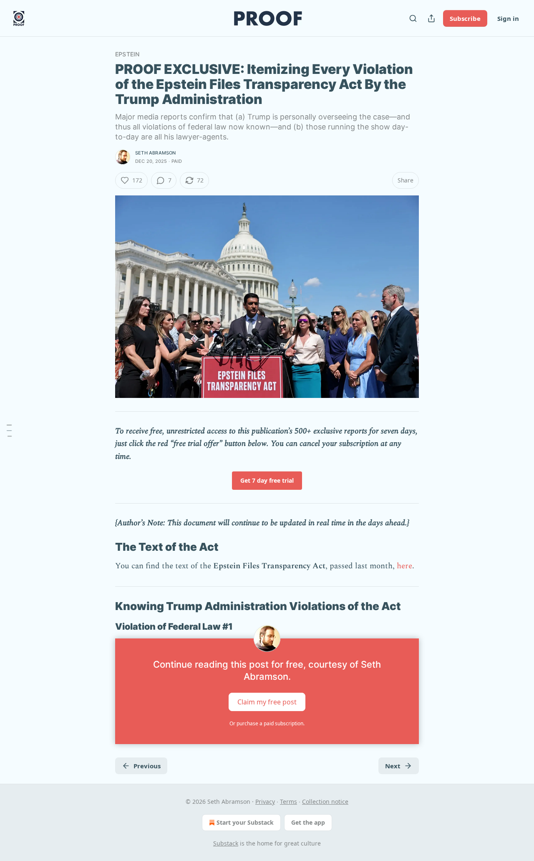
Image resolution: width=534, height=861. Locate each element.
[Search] (413, 18)
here (404, 566)
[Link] (103, 547)
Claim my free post (267, 702)
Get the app (308, 822)
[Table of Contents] (9, 430)
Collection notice (325, 801)
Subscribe (465, 18)
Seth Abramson (155, 153)
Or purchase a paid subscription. (267, 723)
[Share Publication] (431, 18)
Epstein (127, 54)
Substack (225, 843)
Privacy (265, 801)
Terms (288, 801)
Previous (147, 766)
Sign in (508, 18)
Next (392, 766)
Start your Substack (245, 822)
